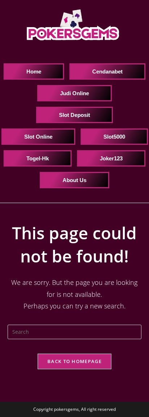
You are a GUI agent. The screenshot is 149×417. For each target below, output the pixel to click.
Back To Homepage (74, 361)
